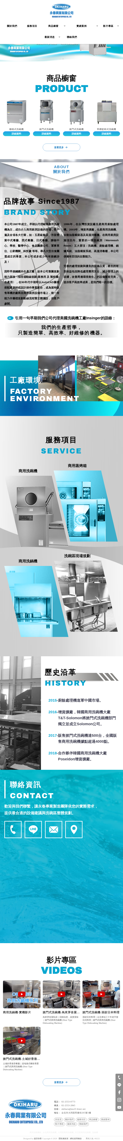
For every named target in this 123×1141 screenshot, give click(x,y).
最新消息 (71, 1124)
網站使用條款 (76, 1138)
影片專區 (59, 1124)
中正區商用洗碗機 (83, 1132)
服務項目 (81, 1119)
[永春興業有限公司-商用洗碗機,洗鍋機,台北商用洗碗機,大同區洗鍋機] (61, 11)
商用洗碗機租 (35, 1132)
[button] (60, 59)
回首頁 (58, 1119)
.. (83, 1138)
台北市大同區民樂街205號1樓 (76, 1113)
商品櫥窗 (93, 1119)
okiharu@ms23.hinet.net (74, 1109)
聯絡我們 (83, 1124)
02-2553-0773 (68, 1102)
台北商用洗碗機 (49, 1132)
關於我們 (69, 1119)
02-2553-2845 (68, 1105)
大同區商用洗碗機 (66, 1132)
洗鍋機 (95, 1132)
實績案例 (105, 1119)
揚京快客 (38, 1138)
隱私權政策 (63, 1138)
